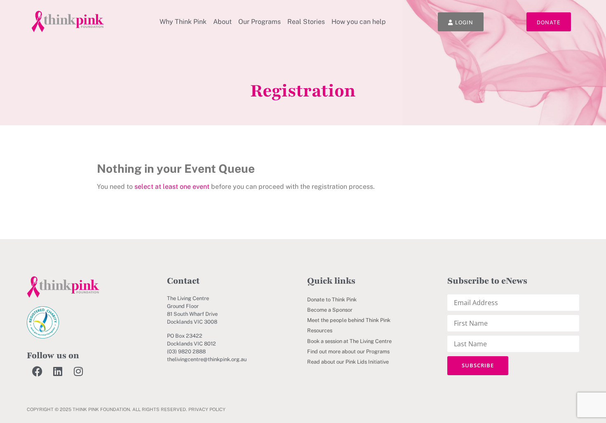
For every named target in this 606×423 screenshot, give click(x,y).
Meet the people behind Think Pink (348, 320)
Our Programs (259, 22)
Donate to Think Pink (332, 299)
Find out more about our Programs (348, 351)
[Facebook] (37, 371)
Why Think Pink (183, 22)
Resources (319, 330)
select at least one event (171, 186)
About (222, 22)
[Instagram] (78, 371)
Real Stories (306, 22)
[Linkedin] (57, 371)
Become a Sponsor (329, 310)
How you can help (358, 22)
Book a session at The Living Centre (349, 341)
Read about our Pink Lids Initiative (348, 362)
